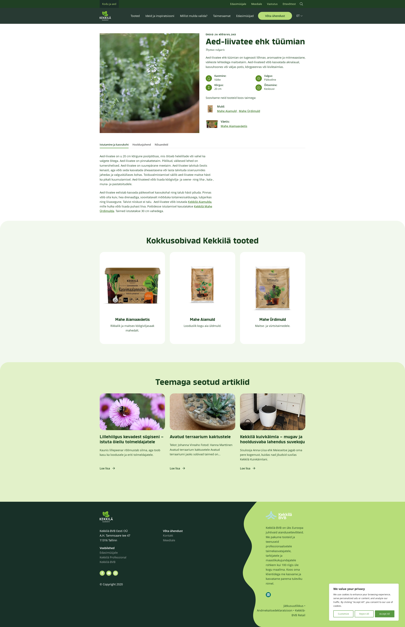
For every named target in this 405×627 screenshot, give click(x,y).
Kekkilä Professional (113, 557)
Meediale (256, 4)
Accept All (384, 613)
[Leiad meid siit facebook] (102, 573)
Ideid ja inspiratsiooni (159, 16)
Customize (343, 613)
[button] (301, 4)
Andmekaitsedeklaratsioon (274, 610)
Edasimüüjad (245, 16)
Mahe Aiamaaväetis (234, 126)
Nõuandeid (161, 144)
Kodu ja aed (109, 4)
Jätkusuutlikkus (293, 606)
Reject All (364, 613)
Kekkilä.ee (112, 16)
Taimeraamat (222, 16)
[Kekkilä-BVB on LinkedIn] (268, 594)
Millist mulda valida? (193, 16)
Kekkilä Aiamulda (199, 202)
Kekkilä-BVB (107, 562)
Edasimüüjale (238, 4)
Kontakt (168, 535)
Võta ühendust (275, 16)
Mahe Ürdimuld (249, 111)
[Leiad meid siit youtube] (108, 573)
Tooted (135, 16)
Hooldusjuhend (141, 144)
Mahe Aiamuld (227, 111)
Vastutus (272, 4)
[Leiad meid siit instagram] (115, 573)
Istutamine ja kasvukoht (114, 144)
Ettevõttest (289, 4)
